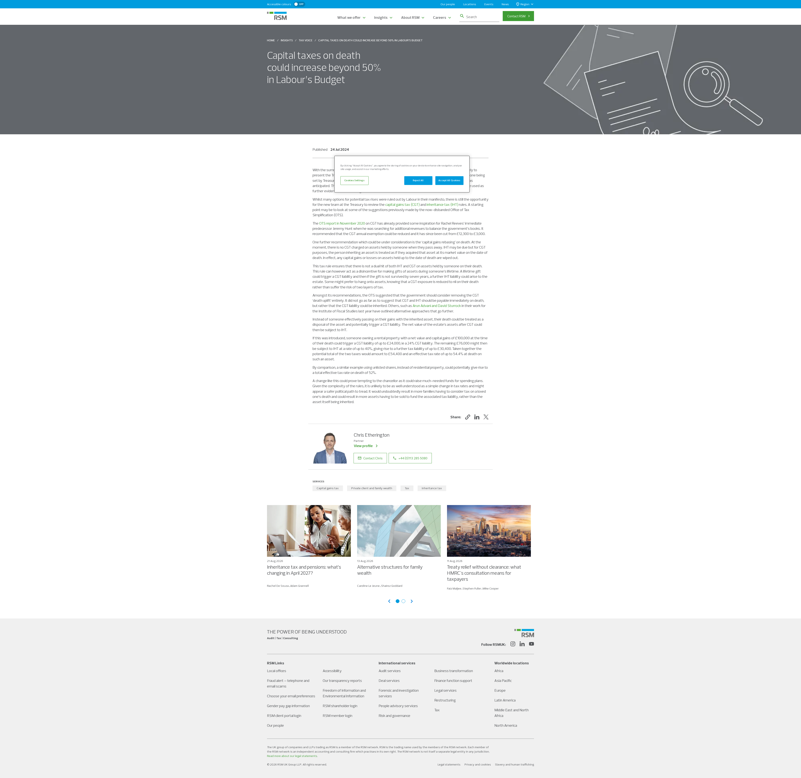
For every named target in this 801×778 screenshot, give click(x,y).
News (505, 4)
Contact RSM (516, 16)
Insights (381, 17)
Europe (500, 690)
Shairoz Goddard (391, 586)
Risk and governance (394, 715)
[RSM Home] (277, 16)
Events (488, 4)
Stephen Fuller (472, 588)
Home (271, 40)
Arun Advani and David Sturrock (437, 305)
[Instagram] (512, 644)
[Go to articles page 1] (397, 601)
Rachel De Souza (278, 586)
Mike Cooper (491, 588)
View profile (363, 445)
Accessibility (332, 670)
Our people (448, 4)
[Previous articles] (389, 601)
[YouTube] (531, 644)
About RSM (410, 17)
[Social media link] (524, 633)
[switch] (299, 4)
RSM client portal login (284, 715)
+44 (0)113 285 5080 (412, 458)
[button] (467, 417)
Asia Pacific (503, 680)
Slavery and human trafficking (514, 764)
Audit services (390, 670)
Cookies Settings (354, 180)
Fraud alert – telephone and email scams (288, 683)
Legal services (445, 690)
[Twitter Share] (486, 417)
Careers (439, 17)
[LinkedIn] (522, 644)
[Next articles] (412, 601)
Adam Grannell (299, 586)
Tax (407, 488)
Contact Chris (373, 458)
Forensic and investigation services (399, 693)
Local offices (276, 670)
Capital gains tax (328, 488)
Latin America (505, 700)
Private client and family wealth (371, 488)
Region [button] (524, 4)
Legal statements (449, 764)
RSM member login (337, 715)
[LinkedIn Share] (476, 417)
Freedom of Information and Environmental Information (344, 693)
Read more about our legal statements (292, 756)
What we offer (349, 17)
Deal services (389, 680)
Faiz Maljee (454, 588)
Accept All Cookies (449, 180)
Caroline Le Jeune (368, 586)
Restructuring (445, 700)
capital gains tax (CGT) (402, 204)
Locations (469, 4)
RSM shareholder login (340, 705)
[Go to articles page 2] (403, 601)
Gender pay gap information (288, 705)
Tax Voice (305, 40)
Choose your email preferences (291, 696)
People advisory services (398, 705)
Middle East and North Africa (511, 713)
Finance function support (453, 680)
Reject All (418, 180)
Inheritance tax (432, 488)
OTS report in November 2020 (342, 223)
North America (505, 725)
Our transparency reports (342, 680)
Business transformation (453, 670)
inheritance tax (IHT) (442, 204)
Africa (498, 670)
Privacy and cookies (478, 764)
